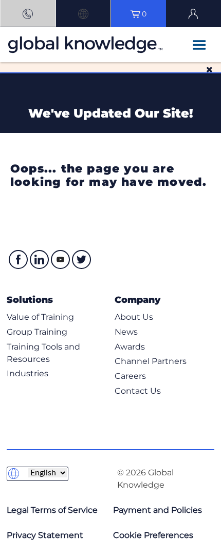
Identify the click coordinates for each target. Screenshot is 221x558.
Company (137, 299)
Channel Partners (151, 361)
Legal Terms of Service (52, 510)
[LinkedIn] (39, 259)
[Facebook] (18, 259)
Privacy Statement (45, 535)
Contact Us (138, 391)
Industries (27, 373)
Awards (130, 347)
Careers (130, 376)
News (126, 332)
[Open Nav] (199, 46)
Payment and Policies (157, 510)
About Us (134, 317)
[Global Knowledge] (46, 44)
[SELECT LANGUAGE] (83, 13)
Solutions (30, 299)
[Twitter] (81, 259)
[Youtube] (60, 259)
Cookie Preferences (153, 535)
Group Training (37, 332)
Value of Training (40, 317)
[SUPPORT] (28, 13)
